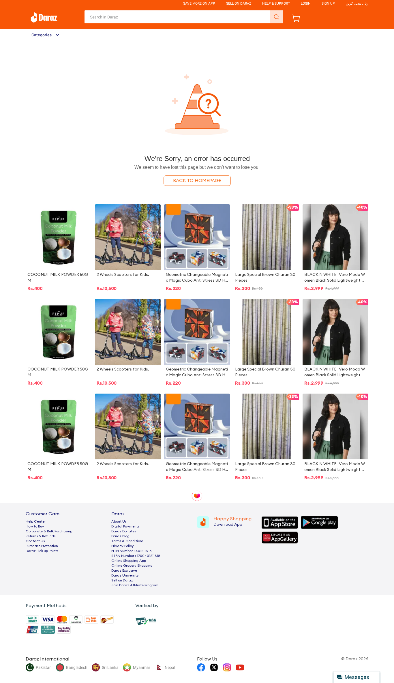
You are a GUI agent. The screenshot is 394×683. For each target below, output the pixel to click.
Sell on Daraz (122, 580)
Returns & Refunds (40, 536)
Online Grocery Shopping (132, 565)
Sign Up (328, 3)
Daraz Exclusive (124, 570)
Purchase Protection (42, 546)
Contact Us (35, 541)
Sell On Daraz (238, 3)
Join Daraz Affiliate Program (134, 585)
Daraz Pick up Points (42, 551)
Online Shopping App (128, 560)
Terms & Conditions (127, 541)
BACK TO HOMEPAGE (197, 180)
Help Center (36, 521)
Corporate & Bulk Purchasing (49, 531)
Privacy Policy (122, 546)
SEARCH (276, 16)
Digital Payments (125, 526)
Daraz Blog (120, 536)
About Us (118, 521)
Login (306, 3)
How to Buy (35, 526)
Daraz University (125, 575)
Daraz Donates (123, 531)
